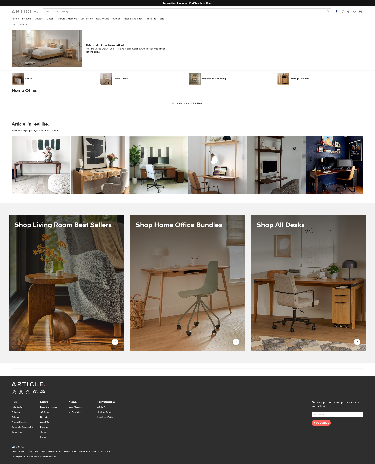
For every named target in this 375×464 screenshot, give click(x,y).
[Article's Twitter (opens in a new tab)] (35, 393)
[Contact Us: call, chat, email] (343, 11)
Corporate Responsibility (23, 427)
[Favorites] (354, 12)
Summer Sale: (169, 3)
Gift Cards (44, 412)
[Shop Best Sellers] (66, 283)
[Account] (348, 11)
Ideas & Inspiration (48, 407)
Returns (15, 417)
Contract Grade (104, 412)
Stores (43, 437)
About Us (44, 422)
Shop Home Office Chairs (113, 74)
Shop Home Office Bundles (236, 342)
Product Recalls (19, 422)
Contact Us (17, 432)
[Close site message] (360, 3)
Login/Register (75, 407)
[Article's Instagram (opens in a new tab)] (14, 393)
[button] (343, 11)
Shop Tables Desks (357, 342)
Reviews (44, 427)
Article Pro (102, 407)
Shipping (16, 412)
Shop (107, 451)
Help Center (17, 407)
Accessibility (97, 451)
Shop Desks (18, 74)
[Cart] (360, 12)
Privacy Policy (32, 451)
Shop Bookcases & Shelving (203, 74)
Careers (43, 432)
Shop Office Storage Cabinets (292, 74)
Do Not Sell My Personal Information (57, 451)
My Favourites (75, 412)
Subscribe (321, 423)
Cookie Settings (82, 451)
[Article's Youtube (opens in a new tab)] (42, 393)
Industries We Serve (106, 417)
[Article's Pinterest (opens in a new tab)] (21, 393)
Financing (44, 417)
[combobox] (337, 11)
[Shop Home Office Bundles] (187, 283)
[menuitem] (15, 19)
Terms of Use (18, 451)
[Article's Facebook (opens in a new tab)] (28, 393)
